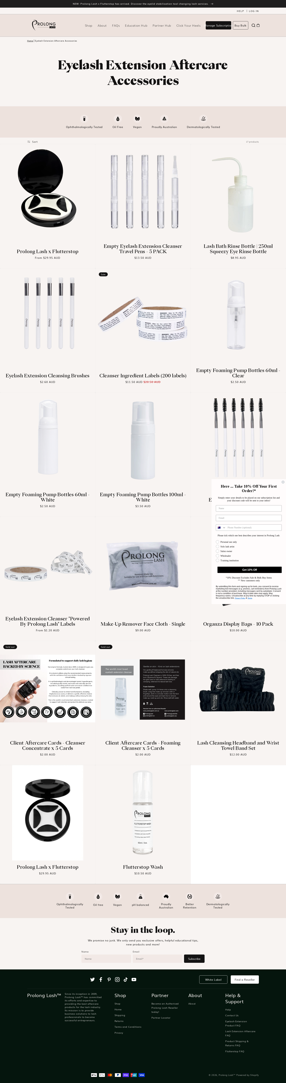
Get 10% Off (249, 569)
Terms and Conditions (128, 1026)
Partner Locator (160, 1017)
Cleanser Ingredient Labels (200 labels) (142, 375)
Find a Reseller (245, 980)
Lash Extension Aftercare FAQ (240, 1033)
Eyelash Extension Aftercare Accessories (56, 41)
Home (30, 41)
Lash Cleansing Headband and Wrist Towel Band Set (238, 745)
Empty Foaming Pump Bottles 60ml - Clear (238, 373)
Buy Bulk (241, 25)
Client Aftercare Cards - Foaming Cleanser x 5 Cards (143, 745)
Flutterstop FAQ (234, 1051)
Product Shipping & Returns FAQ (237, 1043)
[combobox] (221, 527)
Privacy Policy (240, 598)
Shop (117, 1003)
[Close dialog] (283, 482)
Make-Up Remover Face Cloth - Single (143, 624)
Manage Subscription (218, 25)
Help (240, 11)
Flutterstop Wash (143, 867)
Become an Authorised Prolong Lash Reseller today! (165, 1007)
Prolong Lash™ (227, 1075)
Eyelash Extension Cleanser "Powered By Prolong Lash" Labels (47, 621)
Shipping (120, 1015)
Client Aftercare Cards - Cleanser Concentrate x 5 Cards (47, 745)
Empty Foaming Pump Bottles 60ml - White (48, 497)
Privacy (119, 1032)
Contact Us (232, 1015)
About (192, 1003)
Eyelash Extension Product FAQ (236, 1023)
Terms (250, 598)
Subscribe (194, 959)
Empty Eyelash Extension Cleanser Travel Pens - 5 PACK (143, 249)
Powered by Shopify (247, 1075)
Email (136, 951)
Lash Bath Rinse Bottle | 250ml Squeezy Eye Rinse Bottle (238, 249)
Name (85, 951)
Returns (119, 1021)
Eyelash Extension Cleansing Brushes (48, 375)
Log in (254, 11)
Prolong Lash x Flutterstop (47, 251)
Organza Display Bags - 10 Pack (238, 624)
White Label (213, 980)
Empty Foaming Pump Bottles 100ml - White (143, 497)
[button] (253, 25)
